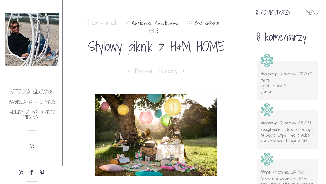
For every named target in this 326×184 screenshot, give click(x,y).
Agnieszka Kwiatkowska (155, 23)
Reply (310, 65)
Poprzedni (143, 71)
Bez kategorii (208, 23)
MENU (312, 12)
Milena (265, 172)
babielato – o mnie (32, 102)
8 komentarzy (273, 12)
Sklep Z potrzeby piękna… (32, 115)
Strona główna (32, 92)
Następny (169, 71)
